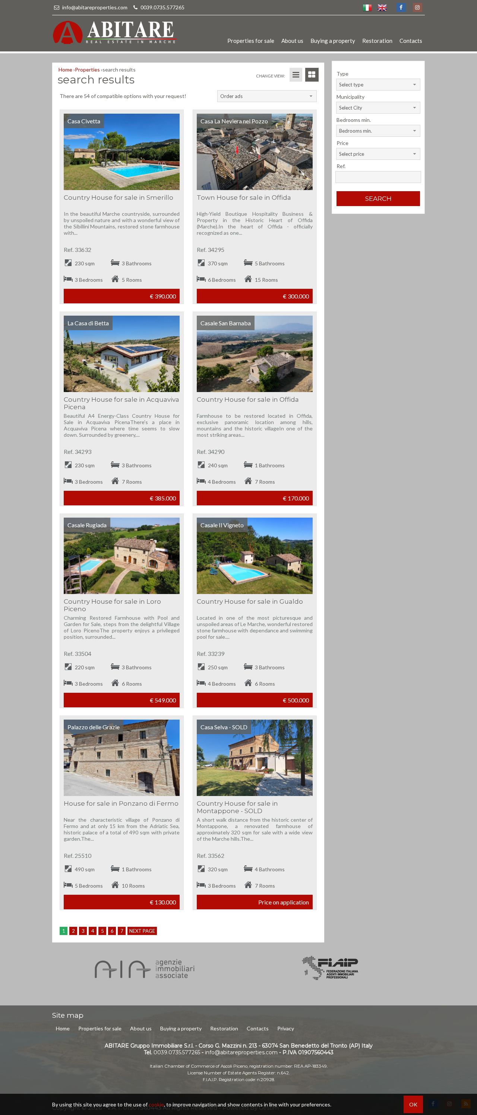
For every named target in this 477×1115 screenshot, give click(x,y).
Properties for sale (250, 40)
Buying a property (332, 40)
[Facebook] (400, 7)
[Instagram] (417, 7)
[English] (382, 7)
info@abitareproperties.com (95, 7)
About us (292, 40)
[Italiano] (367, 7)
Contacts (410, 40)
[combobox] (266, 96)
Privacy (285, 1028)
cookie (156, 1104)
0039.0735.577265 (161, 7)
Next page (142, 931)
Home (63, 1028)
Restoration (377, 40)
